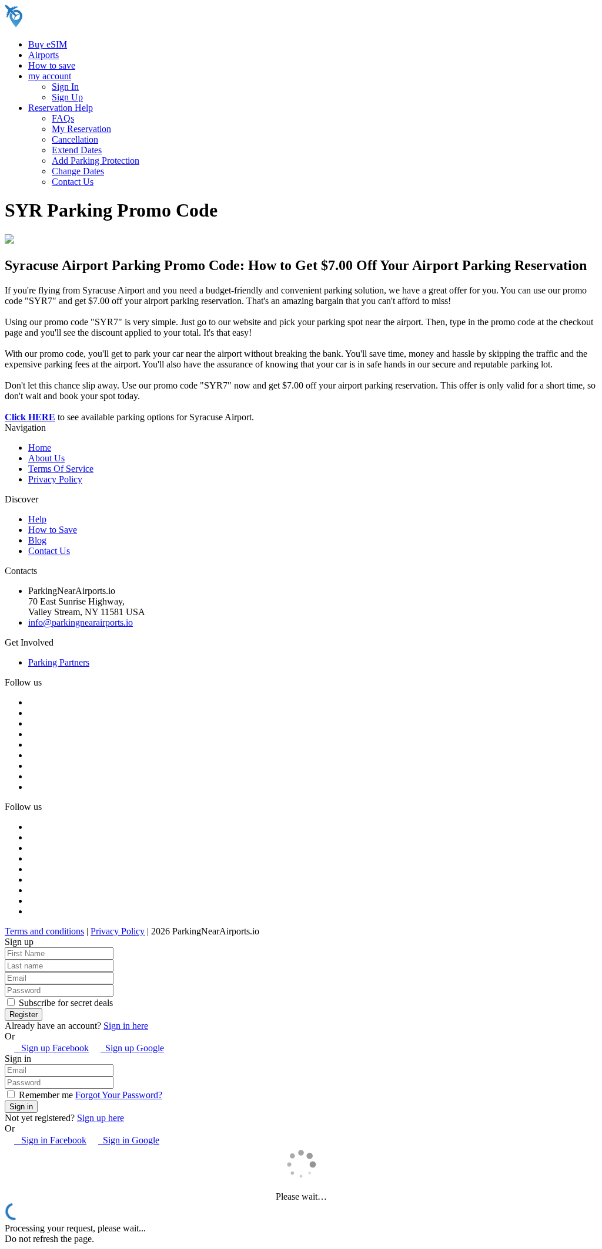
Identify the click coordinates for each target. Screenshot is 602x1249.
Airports (43, 55)
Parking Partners (58, 662)
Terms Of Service (60, 469)
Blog (37, 540)
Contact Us (72, 182)
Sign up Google (132, 1048)
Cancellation (75, 139)
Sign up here (100, 1118)
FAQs (63, 118)
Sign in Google (128, 1140)
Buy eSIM (47, 44)
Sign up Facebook (51, 1048)
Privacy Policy (55, 479)
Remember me (44, 1095)
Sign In (65, 87)
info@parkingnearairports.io (80, 622)
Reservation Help (60, 108)
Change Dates (78, 171)
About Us (46, 458)
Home (39, 448)
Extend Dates (77, 150)
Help (37, 519)
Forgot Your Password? (118, 1095)
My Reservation (81, 129)
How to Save (52, 530)
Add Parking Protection (95, 161)
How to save (51, 65)
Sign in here (125, 1026)
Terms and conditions (44, 931)
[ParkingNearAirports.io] (80, 24)
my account (49, 76)
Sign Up (67, 97)
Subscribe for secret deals (64, 1003)
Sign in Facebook (50, 1140)
